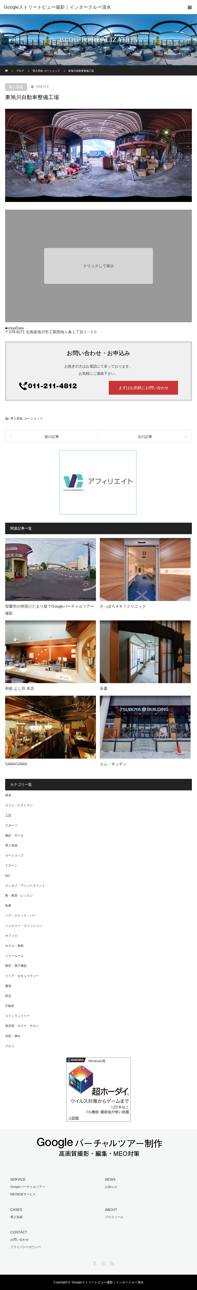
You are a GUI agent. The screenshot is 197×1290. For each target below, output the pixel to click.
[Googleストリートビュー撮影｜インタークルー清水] (91, 7)
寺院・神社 (13, 1036)
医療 (8, 905)
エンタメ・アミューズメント (25, 885)
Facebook (94, 1262)
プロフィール (114, 1217)
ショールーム (14, 956)
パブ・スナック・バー (20, 915)
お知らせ (111, 1187)
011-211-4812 (61, 388)
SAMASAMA (16, 764)
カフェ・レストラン (19, 805)
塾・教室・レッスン (19, 895)
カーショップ (33, 418)
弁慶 (103, 688)
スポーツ (11, 825)
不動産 (9, 1006)
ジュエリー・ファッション (23, 926)
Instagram (103, 1262)
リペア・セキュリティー (22, 976)
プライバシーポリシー (25, 1247)
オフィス (11, 936)
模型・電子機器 (16, 965)
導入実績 (16, 87)
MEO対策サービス (23, 1194)
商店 (8, 996)
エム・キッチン (113, 764)
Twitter (85, 1262)
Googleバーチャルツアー (27, 1187)
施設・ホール (14, 835)
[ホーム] (6, 67)
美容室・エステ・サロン (22, 1026)
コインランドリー (17, 1016)
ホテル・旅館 (14, 946)
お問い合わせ (19, 1239)
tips (7, 875)
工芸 (8, 815)
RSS (111, 1262)
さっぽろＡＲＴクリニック (123, 606)
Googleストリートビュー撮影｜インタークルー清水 (108, 1282)
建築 (8, 986)
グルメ (9, 1046)
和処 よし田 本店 (19, 688)
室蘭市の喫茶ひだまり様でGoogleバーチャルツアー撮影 (49, 609)
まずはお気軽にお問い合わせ (144, 387)
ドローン (11, 865)
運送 (8, 795)
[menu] (190, 7)
